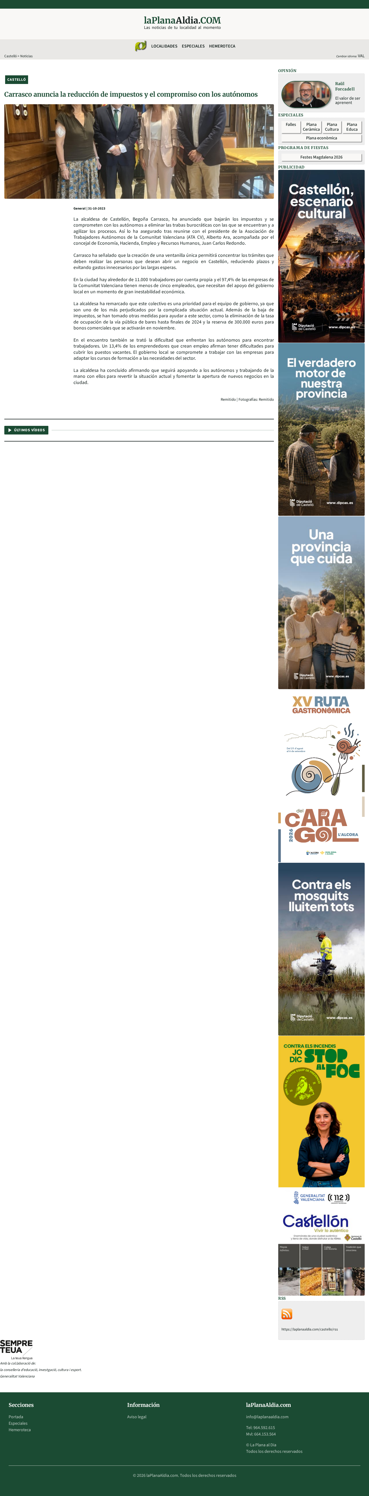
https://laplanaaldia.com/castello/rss (309, 1329)
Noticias (26, 56)
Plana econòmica (321, 138)
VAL (361, 56)
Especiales (193, 46)
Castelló (10, 56)
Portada (16, 1417)
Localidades (164, 46)
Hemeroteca (222, 46)
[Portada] (140, 46)
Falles (291, 124)
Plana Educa (352, 127)
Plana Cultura (332, 127)
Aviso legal (136, 1417)
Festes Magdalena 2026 (321, 157)
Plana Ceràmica (311, 127)
